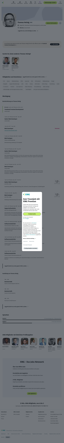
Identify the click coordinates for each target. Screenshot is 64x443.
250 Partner (34, 222)
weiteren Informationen (30, 234)
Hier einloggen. (26, 218)
